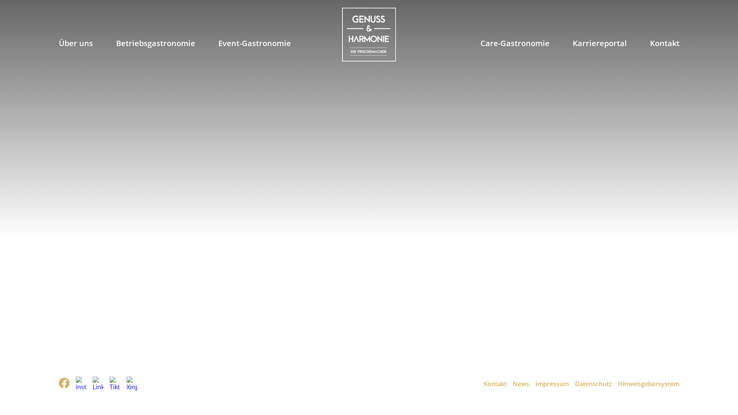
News (521, 384)
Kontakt (665, 43)
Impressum (552, 384)
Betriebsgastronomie (155, 43)
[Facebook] (64, 384)
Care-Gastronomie (515, 43)
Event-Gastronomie (254, 43)
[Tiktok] (115, 384)
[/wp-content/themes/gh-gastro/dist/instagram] (81, 384)
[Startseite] (369, 35)
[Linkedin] (98, 384)
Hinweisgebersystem (648, 384)
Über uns (76, 43)
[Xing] (131, 384)
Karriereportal (600, 43)
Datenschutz (593, 384)
